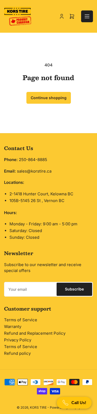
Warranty (12, 326)
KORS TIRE (38, 407)
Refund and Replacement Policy (34, 333)
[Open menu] (87, 16)
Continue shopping (49, 97)
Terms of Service (20, 319)
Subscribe (74, 289)
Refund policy (17, 353)
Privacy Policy (17, 339)
